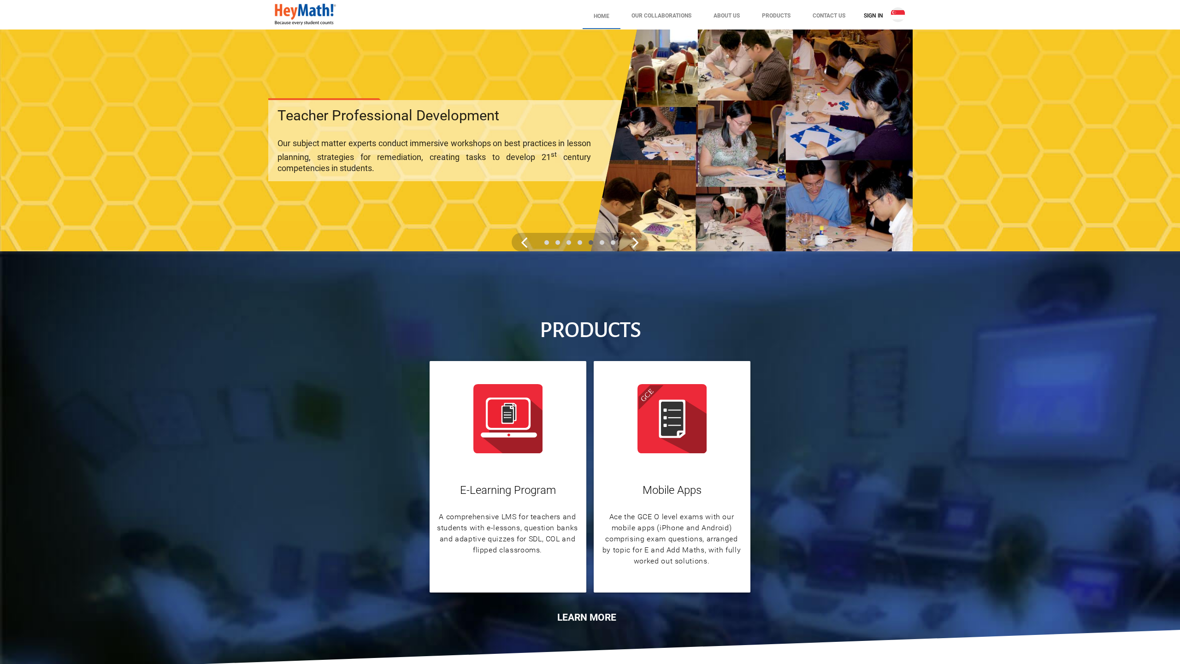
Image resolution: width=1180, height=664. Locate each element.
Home (601, 16)
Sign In (873, 15)
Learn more (586, 617)
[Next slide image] (635, 242)
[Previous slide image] (524, 242)
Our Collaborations (661, 15)
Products (776, 15)
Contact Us (829, 15)
